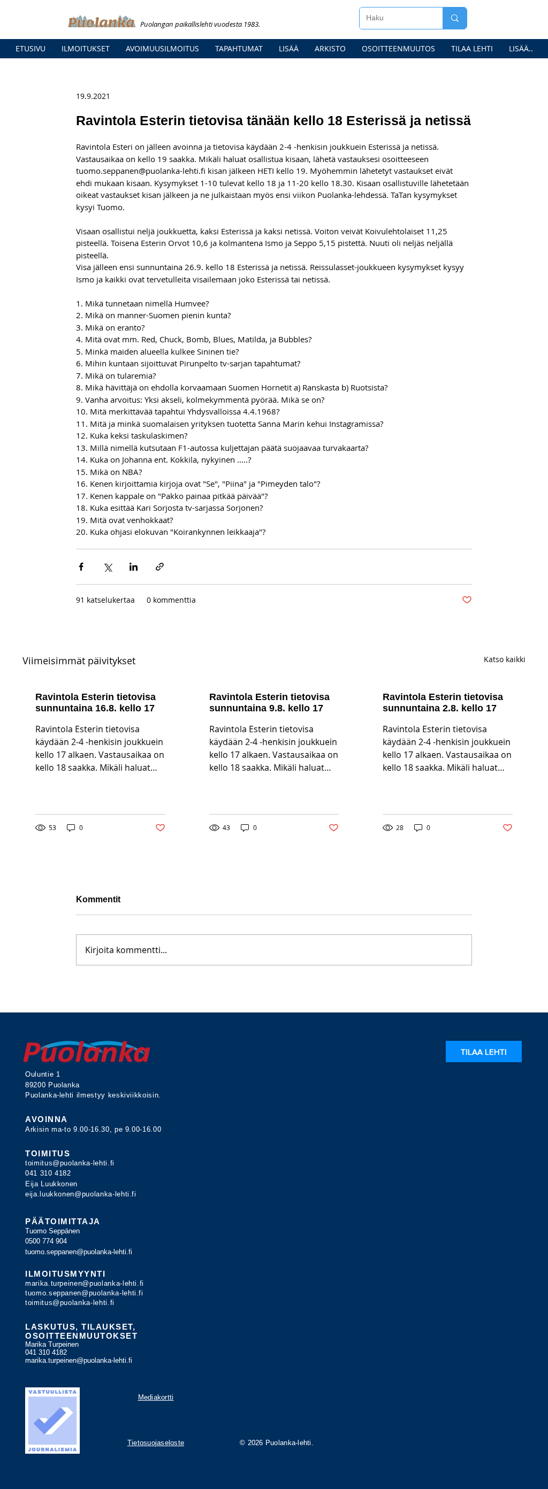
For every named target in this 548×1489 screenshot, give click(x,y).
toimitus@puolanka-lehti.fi (70, 1163)
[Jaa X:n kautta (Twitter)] (107, 567)
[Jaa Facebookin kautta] (81, 567)
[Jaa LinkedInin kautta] (133, 567)
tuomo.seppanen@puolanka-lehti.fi (78, 1252)
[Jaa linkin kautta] (160, 567)
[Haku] (455, 18)
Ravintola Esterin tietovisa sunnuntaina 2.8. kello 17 (443, 702)
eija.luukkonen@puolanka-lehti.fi (80, 1194)
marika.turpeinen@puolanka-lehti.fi (84, 1283)
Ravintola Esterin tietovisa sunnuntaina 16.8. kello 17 (95, 702)
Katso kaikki (505, 659)
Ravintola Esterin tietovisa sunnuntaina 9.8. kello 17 (269, 702)
